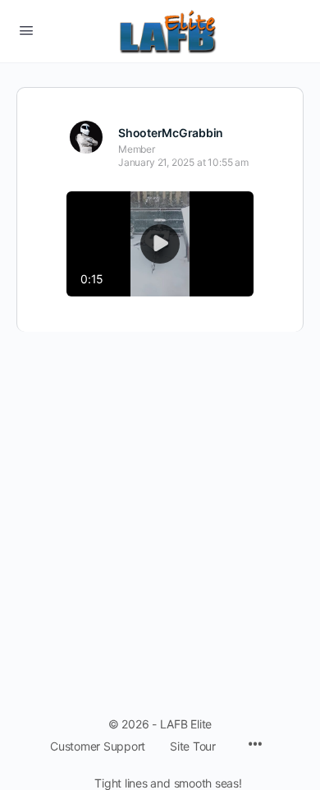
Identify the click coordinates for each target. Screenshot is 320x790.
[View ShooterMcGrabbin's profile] (86, 137)
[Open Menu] (26, 30)
